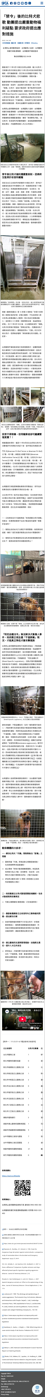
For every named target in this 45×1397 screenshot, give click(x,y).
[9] (13, 765)
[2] (25, 498)
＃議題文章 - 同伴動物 (23, 43)
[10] (17, 768)
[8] (37, 762)
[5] (29, 740)
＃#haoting (34, 43)
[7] (34, 758)
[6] (32, 755)
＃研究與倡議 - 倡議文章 (9, 43)
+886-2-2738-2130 (13, 1381)
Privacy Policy (5, 1394)
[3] (20, 670)
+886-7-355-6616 (6, 1389)
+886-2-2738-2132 (9, 1384)
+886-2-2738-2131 (24, 1381)
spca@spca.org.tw (10, 1392)
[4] (23, 677)
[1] (8, 189)
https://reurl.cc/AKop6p (11, 1176)
